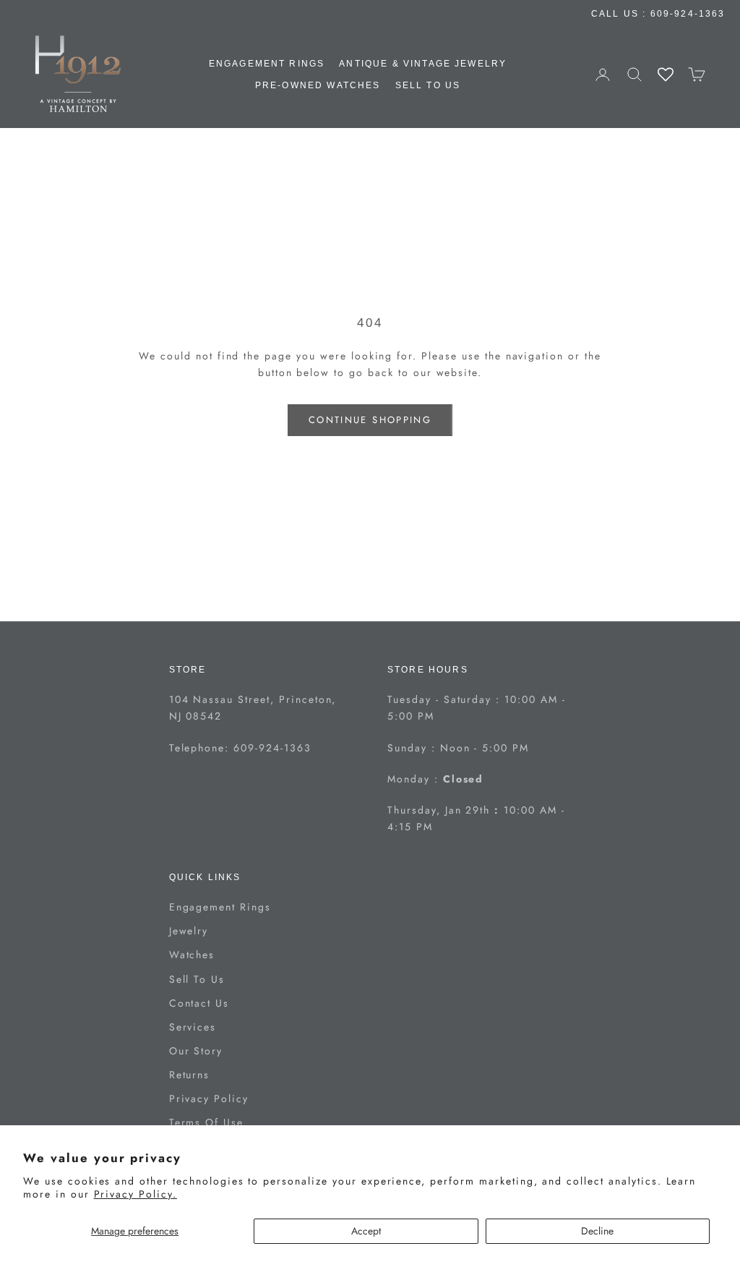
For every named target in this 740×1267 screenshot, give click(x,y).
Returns (189, 1074)
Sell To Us (428, 85)
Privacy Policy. (135, 1194)
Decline (597, 1231)
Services (193, 1027)
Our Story (196, 1051)
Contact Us (199, 1003)
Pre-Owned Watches (318, 85)
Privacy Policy (209, 1098)
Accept (366, 1231)
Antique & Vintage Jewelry (423, 64)
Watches (192, 954)
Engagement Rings (267, 64)
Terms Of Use (206, 1122)
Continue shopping (370, 420)
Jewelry (189, 930)
